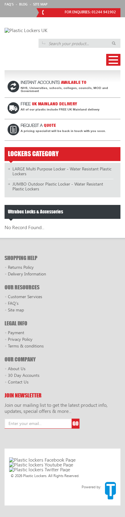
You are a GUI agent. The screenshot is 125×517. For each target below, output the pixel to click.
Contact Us (18, 382)
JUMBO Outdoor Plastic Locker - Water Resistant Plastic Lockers (57, 186)
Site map (16, 310)
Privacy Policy (20, 339)
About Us (16, 368)
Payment (16, 332)
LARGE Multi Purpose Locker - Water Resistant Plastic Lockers (61, 171)
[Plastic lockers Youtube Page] (41, 464)
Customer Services (25, 296)
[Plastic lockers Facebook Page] (42, 459)
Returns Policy (21, 267)
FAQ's (9, 4)
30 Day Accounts (23, 375)
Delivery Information (27, 274)
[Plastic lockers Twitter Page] (39, 469)
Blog (23, 4)
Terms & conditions (26, 346)
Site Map (40, 4)
